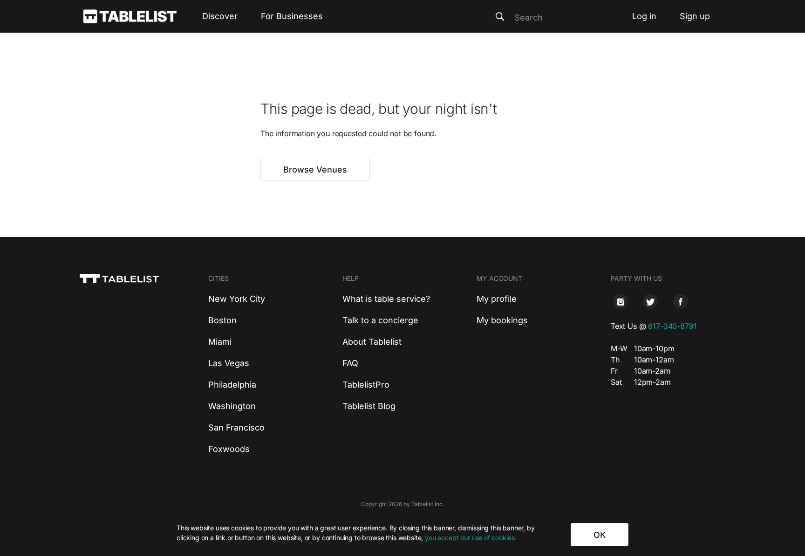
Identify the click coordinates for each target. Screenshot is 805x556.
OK (600, 535)
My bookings (502, 320)
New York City (236, 299)
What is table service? (386, 299)
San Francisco (236, 427)
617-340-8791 (672, 326)
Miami (220, 342)
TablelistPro (365, 384)
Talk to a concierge (380, 320)
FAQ (350, 363)
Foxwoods (229, 449)
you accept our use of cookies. (470, 538)
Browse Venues (315, 169)
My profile (497, 299)
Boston (222, 320)
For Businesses (292, 16)
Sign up (695, 16)
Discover (220, 16)
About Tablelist (372, 342)
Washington (232, 406)
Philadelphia (232, 384)
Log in (644, 16)
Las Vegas (228, 363)
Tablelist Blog (369, 406)
